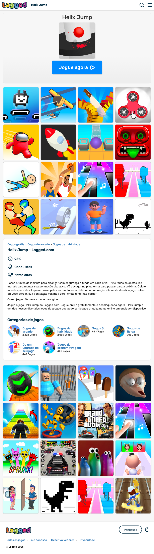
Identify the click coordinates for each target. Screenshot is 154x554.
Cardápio (150, 5)
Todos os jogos (15, 540)
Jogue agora (73, 67)
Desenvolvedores (62, 540)
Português (130, 529)
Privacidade (87, 540)
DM (147, 530)
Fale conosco (38, 540)
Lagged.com (19, 531)
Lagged (15, 5)
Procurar (142, 5)
